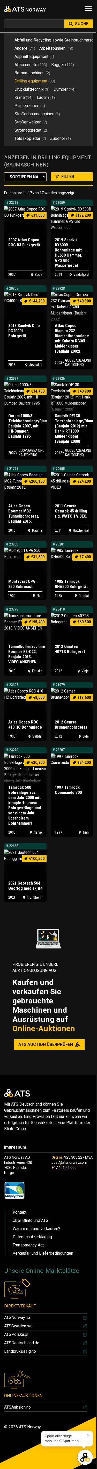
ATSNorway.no (17, 1317)
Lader (46, 97)
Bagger (62, 64)
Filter (67, 176)
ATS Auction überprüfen (45, 1044)
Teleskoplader (30, 138)
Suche (81, 23)
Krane (23, 97)
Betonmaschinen (32, 72)
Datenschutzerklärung (32, 1236)
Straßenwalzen (30, 122)
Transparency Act (28, 1245)
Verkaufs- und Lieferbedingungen (43, 1253)
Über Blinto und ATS (30, 1220)
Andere (24, 48)
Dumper (65, 89)
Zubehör (60, 138)
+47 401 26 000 (64, 1168)
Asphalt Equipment (34, 56)
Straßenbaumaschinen (37, 113)
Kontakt (19, 1212)
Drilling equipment (34, 81)
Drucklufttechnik (31, 89)
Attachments (30, 64)
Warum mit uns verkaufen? (36, 1228)
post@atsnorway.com (69, 1162)
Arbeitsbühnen (56, 48)
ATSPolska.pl (16, 1334)
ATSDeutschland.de (21, 1342)
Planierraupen (29, 105)
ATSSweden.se (18, 1326)
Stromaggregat (30, 130)
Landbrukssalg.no (20, 1351)
